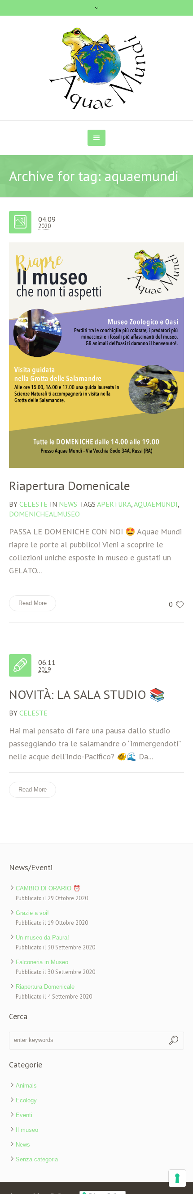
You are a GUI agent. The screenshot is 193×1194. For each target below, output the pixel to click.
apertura (114, 504)
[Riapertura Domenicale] (96, 355)
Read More (32, 603)
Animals (26, 1085)
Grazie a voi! (32, 913)
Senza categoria (37, 1159)
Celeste (33, 712)
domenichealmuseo (44, 513)
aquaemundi (156, 504)
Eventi (24, 1115)
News (68, 504)
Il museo (27, 1129)
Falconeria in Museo (42, 962)
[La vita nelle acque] (96, 68)
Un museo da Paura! (42, 937)
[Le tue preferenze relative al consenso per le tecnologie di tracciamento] (177, 1178)
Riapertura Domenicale (69, 485)
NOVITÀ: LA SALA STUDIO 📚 (87, 694)
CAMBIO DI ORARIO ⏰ (48, 888)
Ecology (26, 1100)
